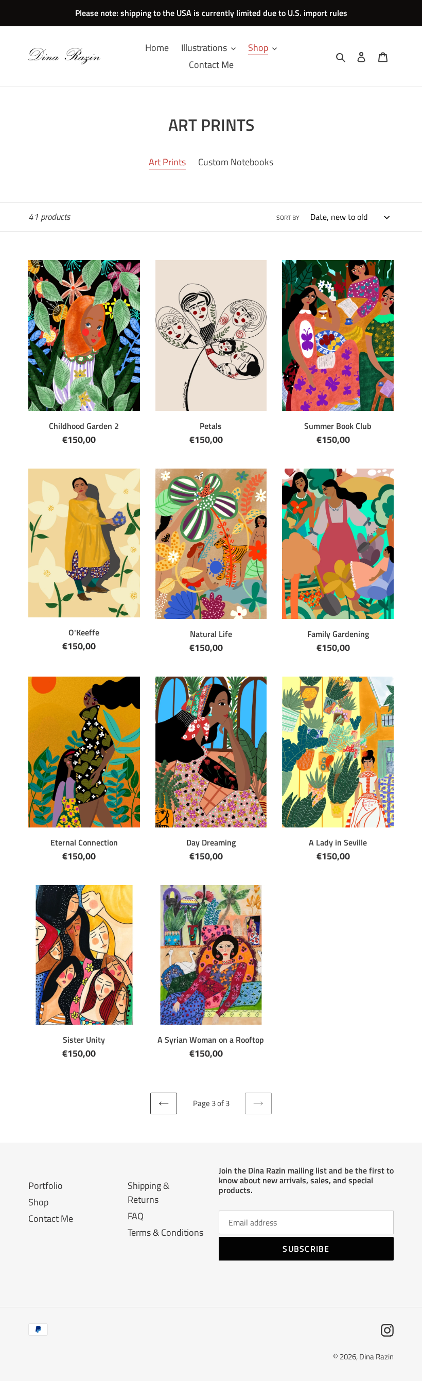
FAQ (136, 1216)
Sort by (287, 217)
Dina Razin (376, 1356)
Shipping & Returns (148, 1192)
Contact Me (50, 1218)
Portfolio (45, 1186)
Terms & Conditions (165, 1232)
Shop (38, 1202)
